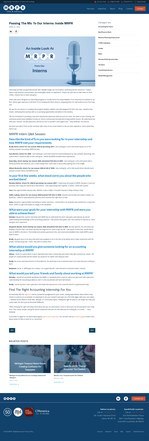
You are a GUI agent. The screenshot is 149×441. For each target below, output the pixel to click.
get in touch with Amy (50, 317)
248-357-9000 (138, 412)
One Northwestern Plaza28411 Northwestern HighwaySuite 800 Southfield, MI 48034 (131, 418)
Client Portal (141, 2)
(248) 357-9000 (114, 2)
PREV (12, 330)
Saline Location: (108, 409)
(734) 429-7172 (128, 2)
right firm (28, 294)
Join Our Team (101, 2)
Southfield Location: (134, 409)
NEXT (92, 330)
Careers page (80, 317)
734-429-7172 (110, 412)
